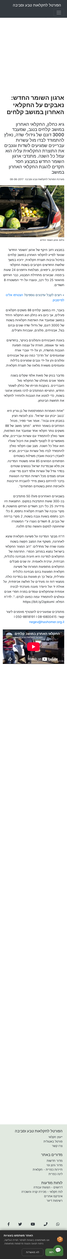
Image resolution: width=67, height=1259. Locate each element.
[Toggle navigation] (59, 12)
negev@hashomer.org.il (46, 622)
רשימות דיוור (55, 1200)
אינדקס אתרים (53, 1196)
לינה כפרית (56, 1174)
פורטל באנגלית (53, 1141)
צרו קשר (57, 1146)
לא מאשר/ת (32, 1252)
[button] (8, 1224)
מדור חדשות (55, 1160)
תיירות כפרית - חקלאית (48, 1169)
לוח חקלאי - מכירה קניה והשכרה (42, 1192)
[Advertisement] (33, 56)
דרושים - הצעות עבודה (48, 1187)
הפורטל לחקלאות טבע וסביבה (37, 5)
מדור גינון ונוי (55, 1165)
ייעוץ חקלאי (55, 1137)
